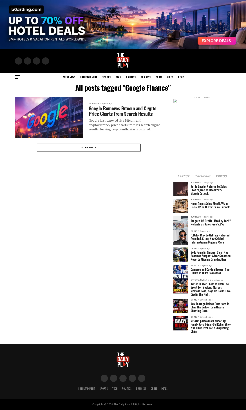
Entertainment (88, 77)
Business (146, 77)
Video (170, 77)
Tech (118, 77)
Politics (131, 77)
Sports (106, 77)
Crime (159, 77)
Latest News (68, 77)
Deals (181, 77)
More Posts (88, 147)
